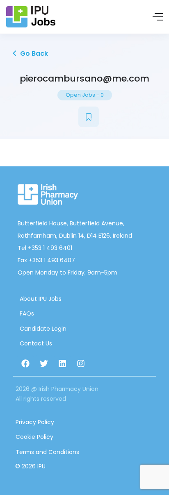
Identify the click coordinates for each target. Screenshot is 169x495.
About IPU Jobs (41, 299)
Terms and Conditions (47, 452)
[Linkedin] (62, 363)
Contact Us (36, 343)
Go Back (33, 53)
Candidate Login (43, 329)
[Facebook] (25, 363)
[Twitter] (44, 363)
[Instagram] (81, 363)
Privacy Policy (35, 422)
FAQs (27, 313)
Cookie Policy (34, 437)
